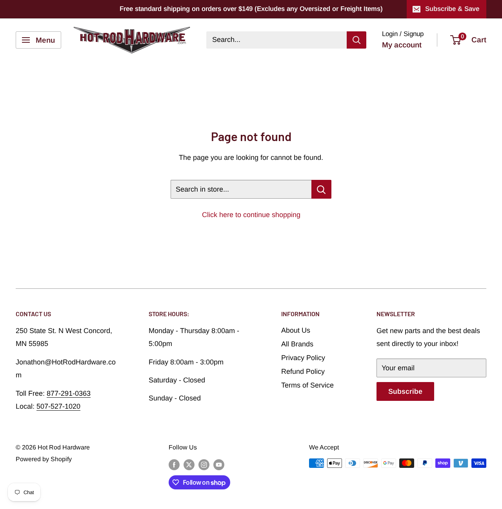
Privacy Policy (303, 358)
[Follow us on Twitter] (189, 464)
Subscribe (405, 391)
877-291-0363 (69, 393)
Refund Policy (303, 371)
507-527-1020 (58, 406)
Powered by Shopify (44, 459)
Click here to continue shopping (251, 215)
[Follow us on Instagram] (203, 464)
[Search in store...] (321, 189)
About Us (295, 330)
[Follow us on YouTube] (218, 464)
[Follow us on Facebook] (174, 464)
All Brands (297, 344)
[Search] (356, 40)
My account (402, 45)
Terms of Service (307, 385)
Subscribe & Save (452, 9)
